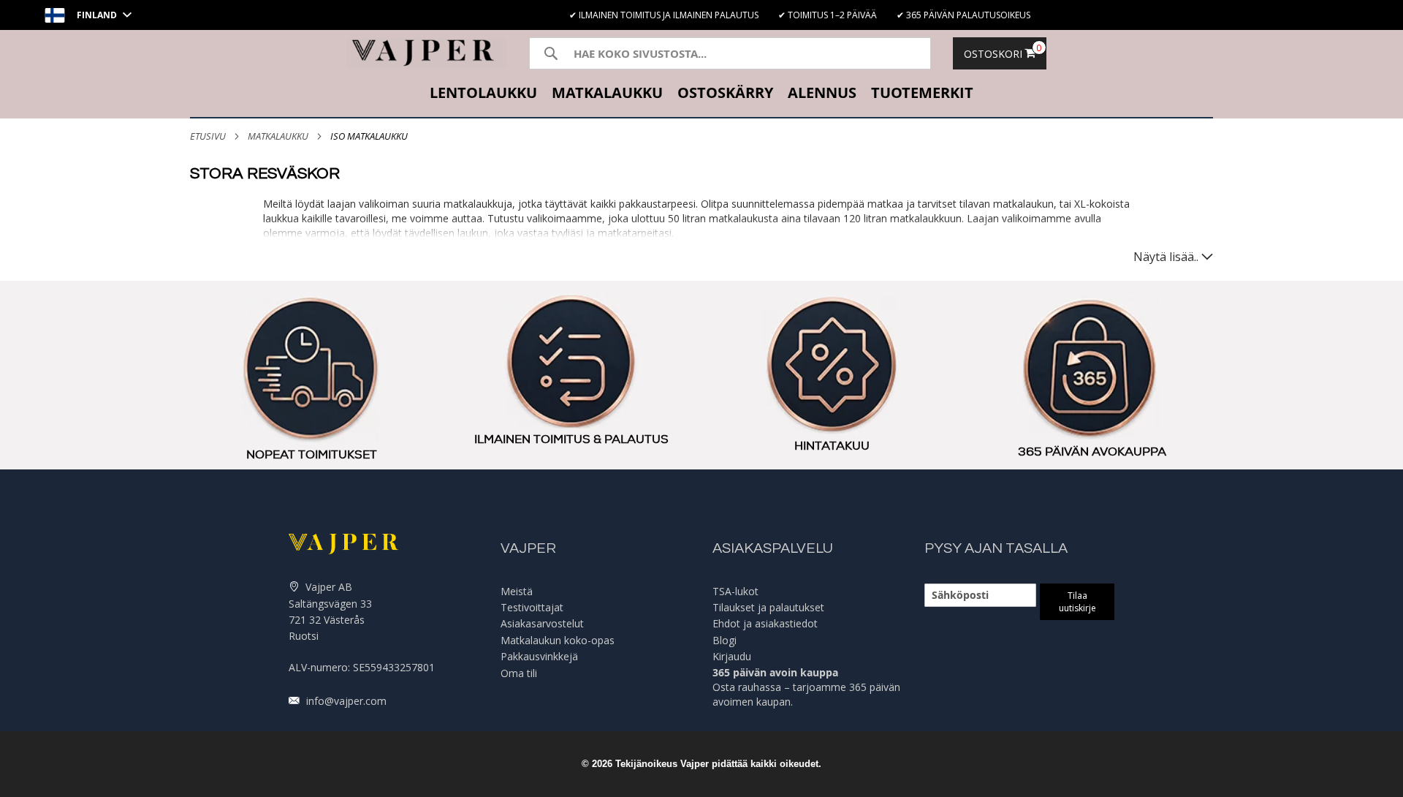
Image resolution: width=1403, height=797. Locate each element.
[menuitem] (483, 94)
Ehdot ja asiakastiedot (765, 623)
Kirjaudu (731, 656)
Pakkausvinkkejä (539, 656)
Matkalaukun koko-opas (558, 640)
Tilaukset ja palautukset (768, 607)
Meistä (517, 591)
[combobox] (730, 53)
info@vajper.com (345, 701)
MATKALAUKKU (278, 136)
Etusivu (208, 136)
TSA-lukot (735, 591)
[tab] (701, 94)
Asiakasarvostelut (542, 623)
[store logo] (426, 53)
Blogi (724, 640)
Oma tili (519, 673)
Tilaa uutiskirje (1077, 601)
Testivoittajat (532, 607)
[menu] (701, 94)
